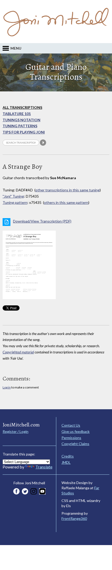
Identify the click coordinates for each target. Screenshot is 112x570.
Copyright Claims (75, 443)
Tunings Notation (21, 120)
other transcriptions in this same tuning (67, 190)
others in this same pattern (66, 202)
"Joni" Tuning (13, 196)
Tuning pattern (15, 202)
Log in (7, 387)
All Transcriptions (22, 107)
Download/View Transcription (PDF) (42, 221)
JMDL (66, 462)
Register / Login (15, 431)
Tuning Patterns (20, 126)
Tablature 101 (17, 113)
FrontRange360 (74, 518)
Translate (43, 466)
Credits (67, 456)
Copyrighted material (18, 352)
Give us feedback (75, 431)
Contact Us (70, 425)
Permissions (71, 437)
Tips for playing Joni (24, 132)
